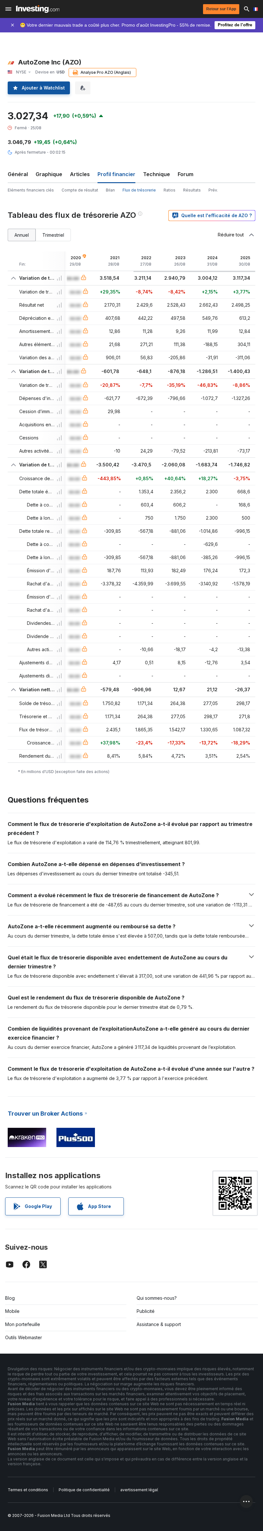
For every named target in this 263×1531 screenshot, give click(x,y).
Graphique (49, 174)
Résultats (192, 190)
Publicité (146, 1311)
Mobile (12, 1311)
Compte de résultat (80, 190)
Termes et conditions (28, 1489)
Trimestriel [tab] (53, 235)
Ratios (169, 190)
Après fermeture (30, 152)
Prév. (213, 190)
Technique (156, 174)
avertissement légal (139, 1489)
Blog (10, 1298)
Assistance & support (159, 1324)
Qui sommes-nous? (157, 1298)
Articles (80, 174)
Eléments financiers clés (31, 190)
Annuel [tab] (21, 235)
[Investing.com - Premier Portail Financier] (37, 9)
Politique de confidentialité (84, 1489)
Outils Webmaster (23, 1337)
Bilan (110, 190)
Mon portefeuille (22, 1324)
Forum (185, 174)
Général (18, 174)
